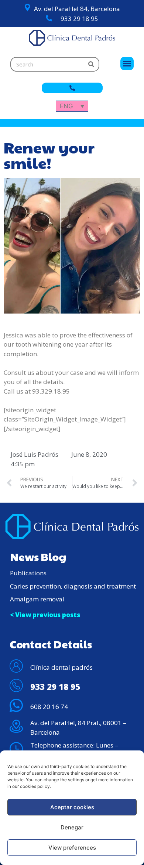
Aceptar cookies (72, 807)
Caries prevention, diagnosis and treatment (73, 586)
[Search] (91, 64)
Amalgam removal (37, 599)
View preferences (72, 847)
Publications (28, 573)
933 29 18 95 (79, 18)
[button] (127, 63)
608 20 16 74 (49, 706)
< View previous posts (45, 615)
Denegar (72, 827)
